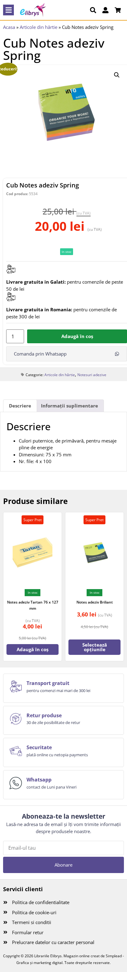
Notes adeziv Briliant (94, 602)
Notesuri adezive (91, 374)
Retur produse (44, 715)
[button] (8, 10)
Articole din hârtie (38, 27)
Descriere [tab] (20, 406)
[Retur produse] (16, 719)
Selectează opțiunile (94, 647)
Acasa (9, 27)
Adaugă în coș (77, 336)
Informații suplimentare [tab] (69, 406)
